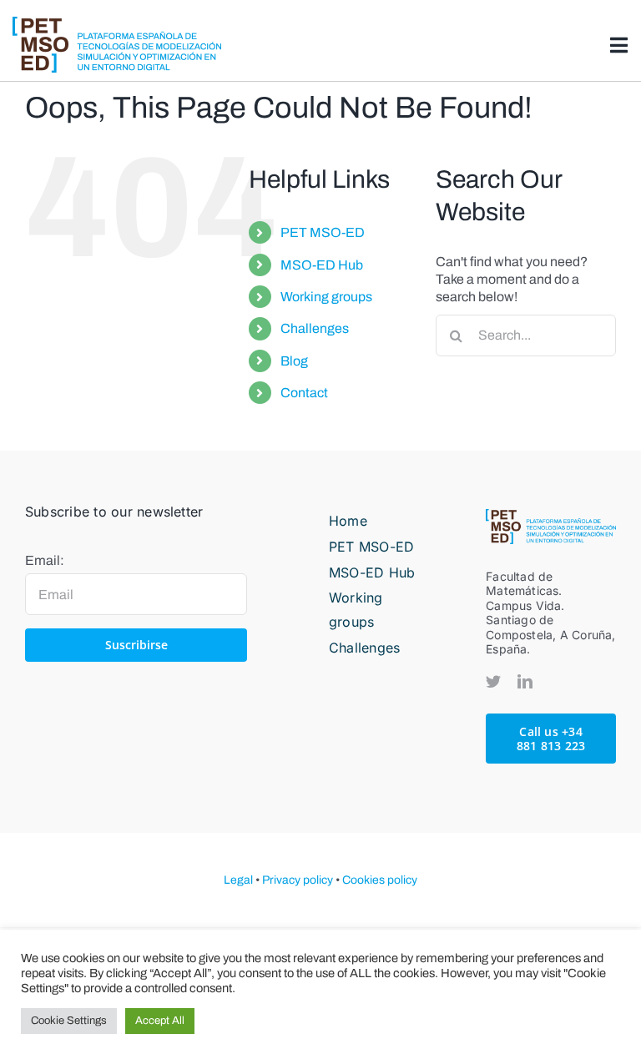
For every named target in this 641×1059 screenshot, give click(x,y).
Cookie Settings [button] (69, 1020)
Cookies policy (379, 880)
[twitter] (493, 680)
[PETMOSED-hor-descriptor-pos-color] (117, 23)
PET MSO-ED (322, 232)
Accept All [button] (159, 1020)
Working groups (326, 297)
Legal (238, 880)
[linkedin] (524, 680)
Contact (304, 393)
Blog (294, 361)
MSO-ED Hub (321, 265)
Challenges (314, 328)
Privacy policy (297, 880)
